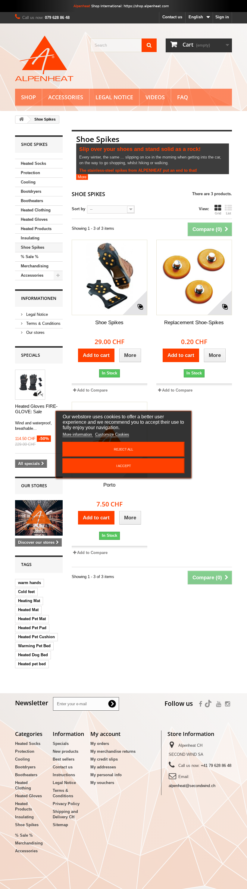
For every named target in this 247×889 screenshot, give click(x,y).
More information (78, 434)
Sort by (78, 209)
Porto (109, 485)
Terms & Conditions (43, 323)
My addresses (103, 767)
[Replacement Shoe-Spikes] (194, 277)
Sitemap (60, 825)
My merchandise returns (113, 751)
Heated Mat (28, 610)
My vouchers (102, 782)
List (228, 213)
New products (65, 751)
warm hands (29, 582)
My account (105, 733)
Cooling (28, 182)
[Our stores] (39, 518)
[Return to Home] (21, 119)
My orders (99, 743)
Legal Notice (114, 97)
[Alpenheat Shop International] (123, 6)
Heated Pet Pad (32, 628)
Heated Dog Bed (33, 655)
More (82, 177)
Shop (28, 97)
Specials (30, 355)
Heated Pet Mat (32, 619)
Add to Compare (92, 390)
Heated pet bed (32, 664)
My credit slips (104, 759)
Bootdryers (31, 191)
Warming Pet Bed (34, 646)
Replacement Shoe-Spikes (194, 322)
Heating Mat (29, 600)
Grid (218, 213)
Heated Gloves (34, 219)
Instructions (64, 775)
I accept (123, 466)
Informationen (38, 298)
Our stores (35, 332)
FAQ (182, 97)
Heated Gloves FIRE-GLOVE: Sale (36, 409)
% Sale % (30, 256)
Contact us (172, 17)
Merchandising (34, 266)
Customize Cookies (112, 434)
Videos (155, 97)
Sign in (222, 17)
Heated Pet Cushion (36, 637)
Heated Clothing (36, 210)
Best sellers (63, 759)
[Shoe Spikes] (109, 277)
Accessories (65, 97)
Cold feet (26, 591)
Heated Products (36, 228)
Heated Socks (33, 163)
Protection (30, 173)
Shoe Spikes (32, 247)
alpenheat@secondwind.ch (192, 785)
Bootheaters (32, 200)
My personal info (106, 775)
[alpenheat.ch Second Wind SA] (48, 58)
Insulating (30, 238)
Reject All (123, 449)
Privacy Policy (66, 803)
